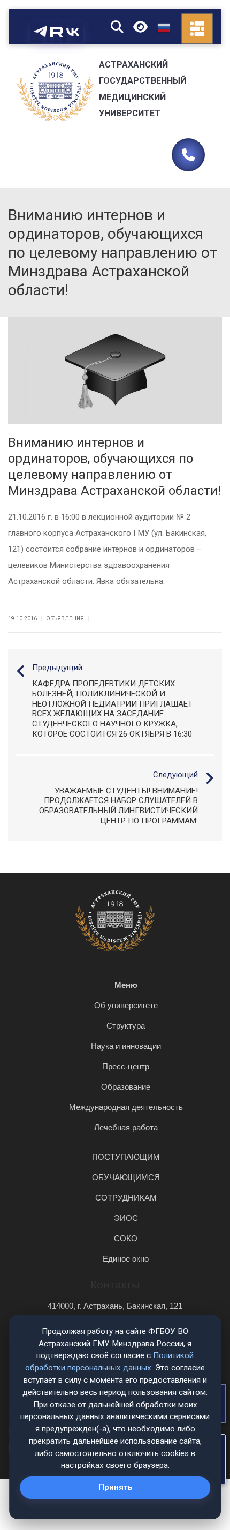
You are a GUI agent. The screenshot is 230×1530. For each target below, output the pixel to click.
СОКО (125, 1238)
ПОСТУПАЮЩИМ (126, 1156)
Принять (115, 1487)
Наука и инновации (126, 1046)
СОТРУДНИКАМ (126, 1197)
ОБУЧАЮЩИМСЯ (126, 1177)
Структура (125, 1025)
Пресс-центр (125, 1066)
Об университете (126, 1005)
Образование (125, 1086)
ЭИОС (126, 1217)
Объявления (65, 618)
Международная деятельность (126, 1107)
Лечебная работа (126, 1127)
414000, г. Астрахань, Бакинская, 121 (115, 1305)
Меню (125, 984)
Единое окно (126, 1258)
